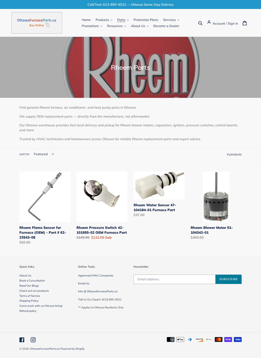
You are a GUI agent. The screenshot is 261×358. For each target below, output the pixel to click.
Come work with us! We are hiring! (40, 305)
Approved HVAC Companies (96, 275)
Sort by (24, 154)
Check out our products (34, 290)
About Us (25, 275)
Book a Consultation (32, 280)
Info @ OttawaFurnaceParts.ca (97, 291)
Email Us (83, 283)
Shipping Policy (29, 300)
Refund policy (27, 310)
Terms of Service (29, 295)
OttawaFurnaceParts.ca (45, 348)
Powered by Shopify (72, 348)
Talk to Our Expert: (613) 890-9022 (100, 299)
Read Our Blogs (29, 285)
